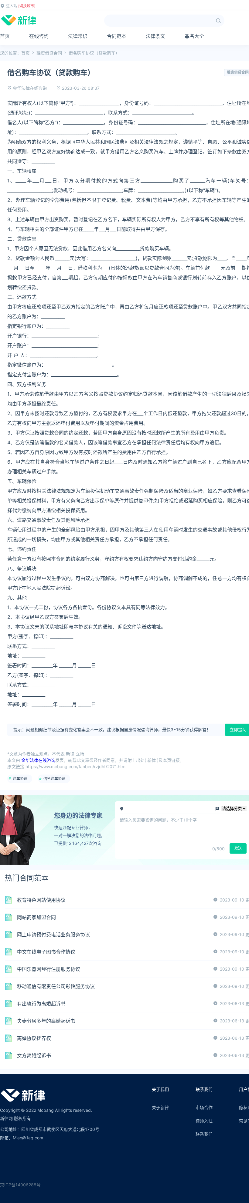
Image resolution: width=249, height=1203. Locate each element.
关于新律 (160, 1107)
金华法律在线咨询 (30, 88)
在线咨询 (39, 36)
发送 (238, 848)
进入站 (11, 6)
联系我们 (204, 1134)
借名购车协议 (54, 778)
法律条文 (155, 36)
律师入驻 (204, 1120)
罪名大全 (194, 36)
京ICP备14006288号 (20, 1184)
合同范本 (116, 36)
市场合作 (204, 1107)
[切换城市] (26, 6)
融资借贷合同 (49, 52)
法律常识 (77, 36)
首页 (5, 36)
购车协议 (20, 778)
